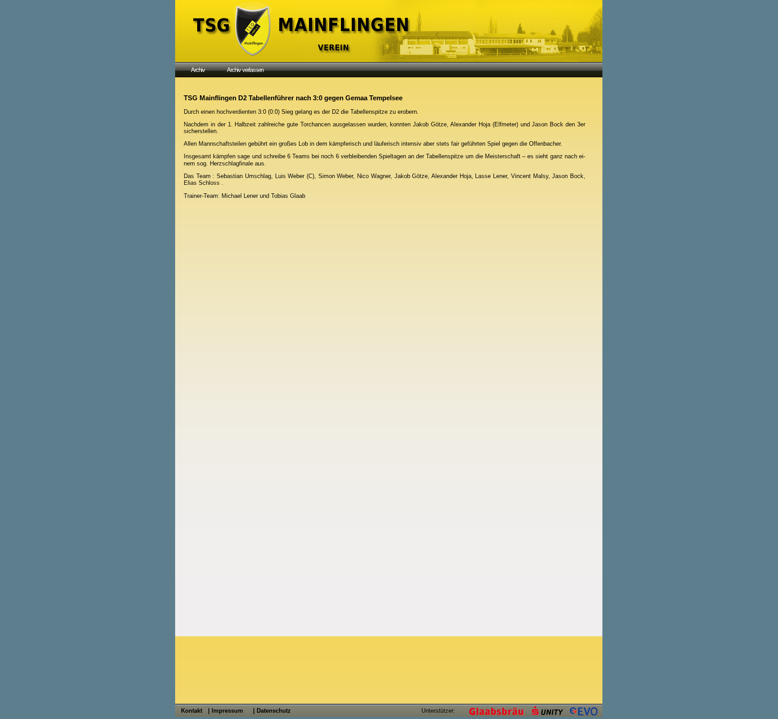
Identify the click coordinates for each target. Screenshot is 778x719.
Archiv (198, 70)
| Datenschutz (272, 710)
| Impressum (225, 710)
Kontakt (191, 710)
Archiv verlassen (245, 70)
